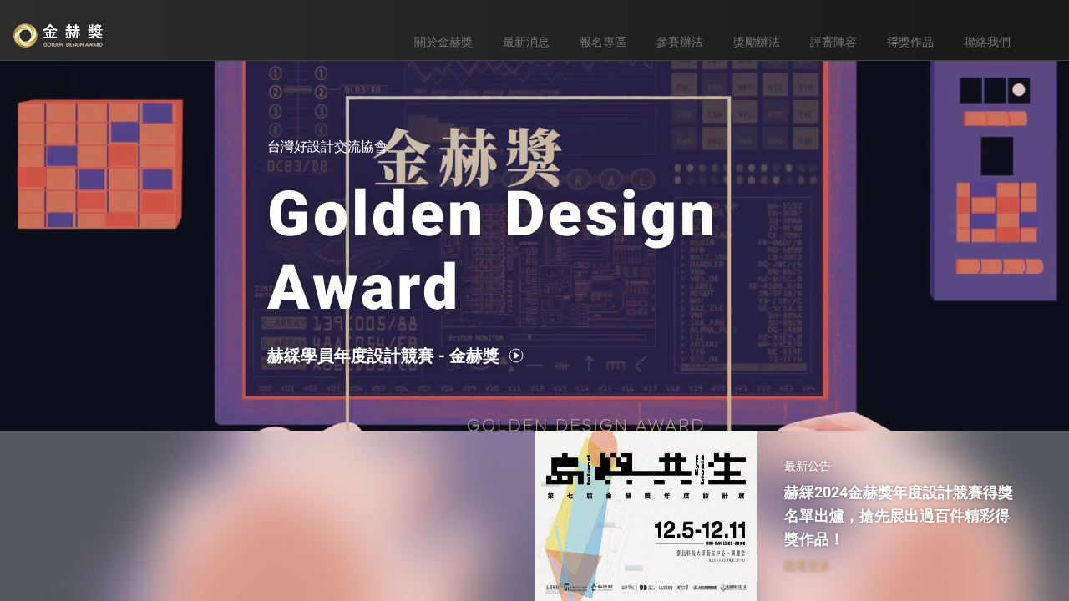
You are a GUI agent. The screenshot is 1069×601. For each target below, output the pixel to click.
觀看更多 (807, 566)
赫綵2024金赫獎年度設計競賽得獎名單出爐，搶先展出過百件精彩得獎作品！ (898, 515)
